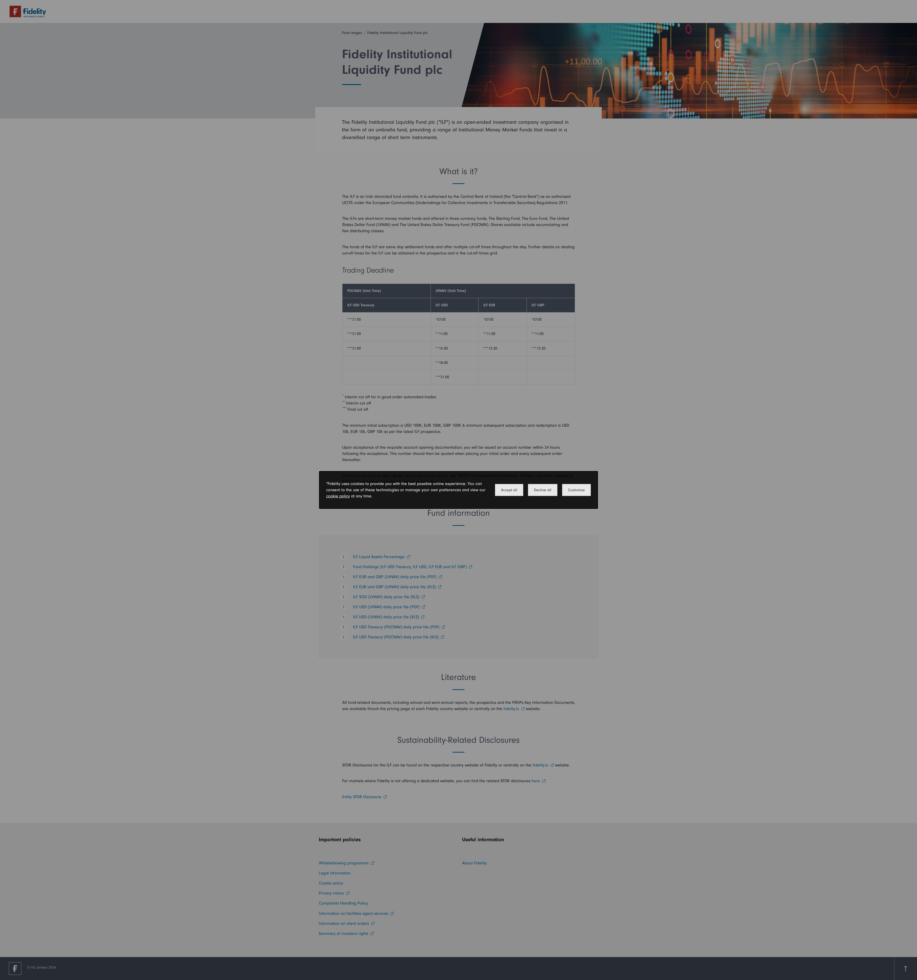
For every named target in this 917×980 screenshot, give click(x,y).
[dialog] (458, 490)
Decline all (542, 490)
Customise (576, 490)
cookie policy (338, 496)
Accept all (509, 490)
